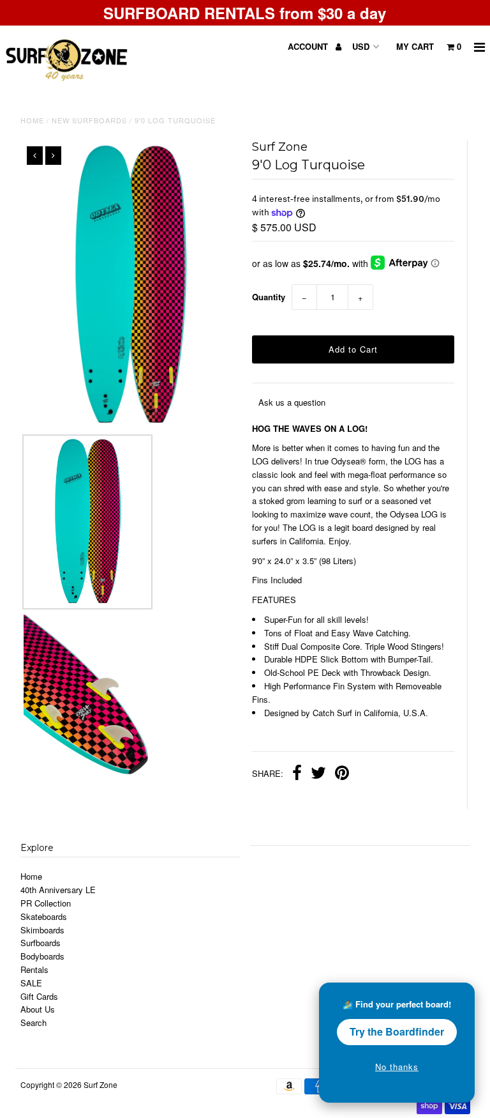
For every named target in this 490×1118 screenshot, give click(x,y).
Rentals (34, 969)
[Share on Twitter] (318, 774)
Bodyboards (42, 956)
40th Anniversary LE (58, 890)
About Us (37, 1009)
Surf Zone (100, 1084)
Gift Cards (39, 996)
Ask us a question (291, 402)
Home (32, 120)
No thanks (397, 1067)
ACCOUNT (309, 46)
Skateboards (43, 916)
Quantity (268, 297)
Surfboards (40, 943)
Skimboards (42, 930)
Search (33, 1022)
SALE (31, 983)
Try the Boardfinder (397, 1031)
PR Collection (45, 903)
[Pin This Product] (342, 774)
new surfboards (89, 120)
